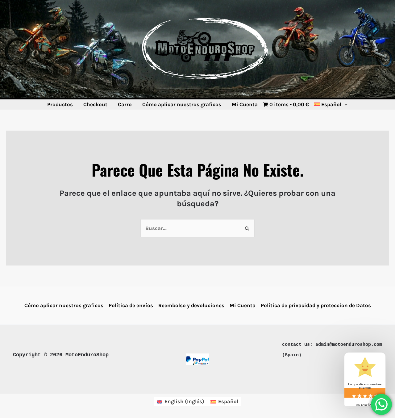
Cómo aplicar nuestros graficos (181, 104)
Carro (125, 104)
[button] (344, 104)
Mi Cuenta (245, 104)
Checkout (95, 104)
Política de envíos (131, 305)
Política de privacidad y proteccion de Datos (316, 305)
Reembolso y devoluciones (191, 305)
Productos (60, 104)
